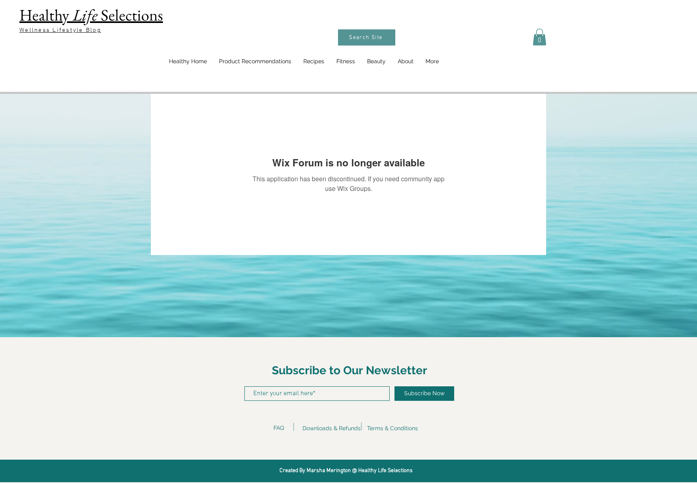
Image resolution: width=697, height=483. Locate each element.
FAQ (278, 428)
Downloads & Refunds (332, 428)
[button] (539, 37)
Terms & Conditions (392, 428)
